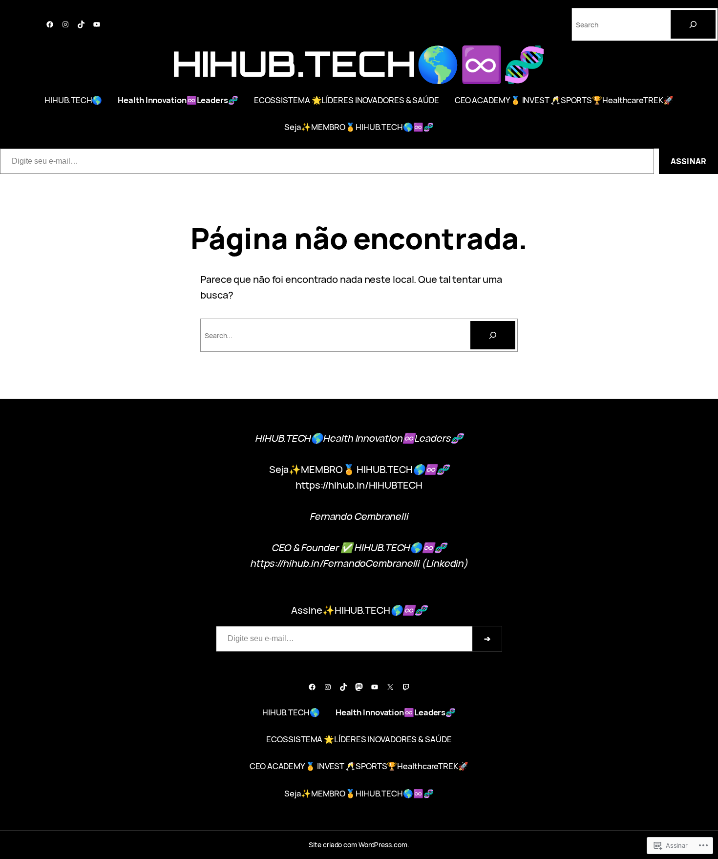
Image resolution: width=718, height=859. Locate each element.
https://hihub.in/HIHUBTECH (359, 485)
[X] (390, 687)
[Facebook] (50, 24)
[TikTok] (81, 24)
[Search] (693, 24)
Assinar (688, 161)
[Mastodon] (359, 687)
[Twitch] (406, 687)
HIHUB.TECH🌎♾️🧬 (359, 63)
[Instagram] (65, 24)
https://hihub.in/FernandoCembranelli (335, 563)
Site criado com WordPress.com (358, 844)
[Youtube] (97, 24)
